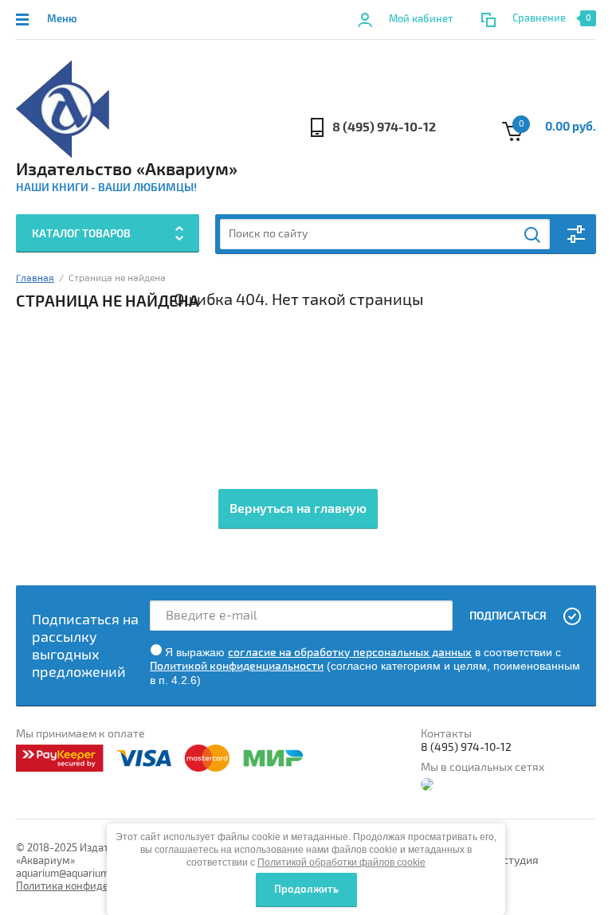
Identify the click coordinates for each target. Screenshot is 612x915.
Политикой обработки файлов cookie (341, 862)
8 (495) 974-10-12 (384, 127)
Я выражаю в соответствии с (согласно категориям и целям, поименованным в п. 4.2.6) (365, 666)
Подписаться (508, 616)
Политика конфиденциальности (94, 886)
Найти (533, 235)
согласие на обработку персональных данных (350, 652)
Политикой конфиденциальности (237, 666)
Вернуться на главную (298, 509)
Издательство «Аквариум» (126, 169)
